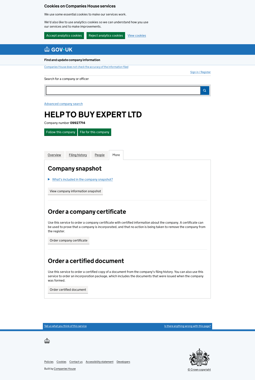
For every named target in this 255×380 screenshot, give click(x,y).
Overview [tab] (54, 155)
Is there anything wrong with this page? (187, 326)
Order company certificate (68, 240)
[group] (127, 179)
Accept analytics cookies (64, 35)
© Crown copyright (199, 369)
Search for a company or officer (66, 79)
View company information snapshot (76, 191)
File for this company (94, 132)
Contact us (76, 361)
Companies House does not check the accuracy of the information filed (86, 66)
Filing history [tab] (78, 155)
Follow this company (60, 132)
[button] (80, 179)
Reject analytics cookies (106, 35)
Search (205, 90)
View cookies (137, 35)
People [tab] (100, 155)
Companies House (65, 368)
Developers (123, 361)
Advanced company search (63, 104)
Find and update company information (72, 60)
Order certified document (68, 290)
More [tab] (116, 155)
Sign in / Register (200, 72)
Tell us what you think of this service (65, 326)
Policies (48, 361)
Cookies (61, 361)
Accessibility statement (99, 361)
